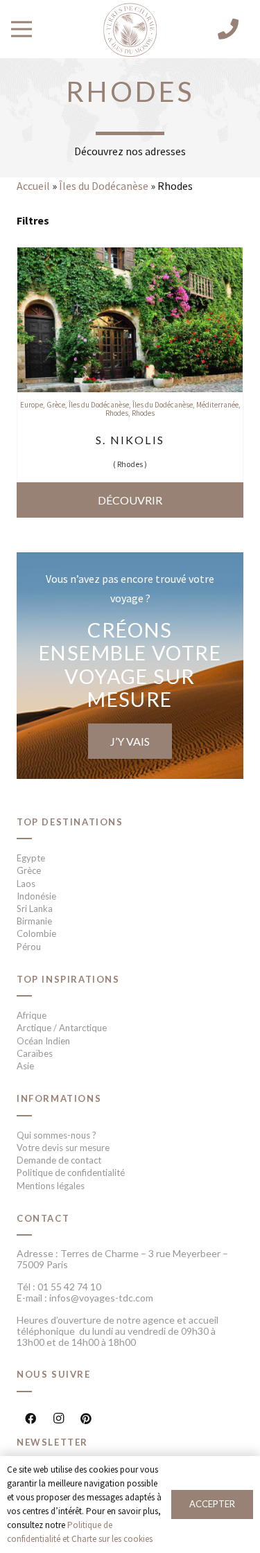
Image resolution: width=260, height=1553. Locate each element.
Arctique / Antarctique (62, 1027)
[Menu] (21, 29)
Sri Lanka (35, 908)
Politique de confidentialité (71, 1172)
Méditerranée (217, 405)
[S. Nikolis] (130, 257)
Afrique (31, 1015)
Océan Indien (43, 1040)
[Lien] (130, 30)
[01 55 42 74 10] (228, 29)
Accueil (33, 186)
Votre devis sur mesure (63, 1147)
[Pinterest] (86, 1418)
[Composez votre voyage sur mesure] (130, 665)
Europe (31, 405)
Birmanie (34, 921)
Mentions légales (51, 1185)
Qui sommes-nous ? (56, 1135)
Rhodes (116, 413)
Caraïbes (35, 1053)
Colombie (36, 933)
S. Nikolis (130, 439)
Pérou (29, 946)
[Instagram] (58, 1418)
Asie (25, 1065)
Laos (26, 883)
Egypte (31, 857)
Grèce (55, 405)
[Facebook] (30, 1418)
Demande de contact (59, 1160)
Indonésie (36, 896)
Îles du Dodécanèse (103, 186)
